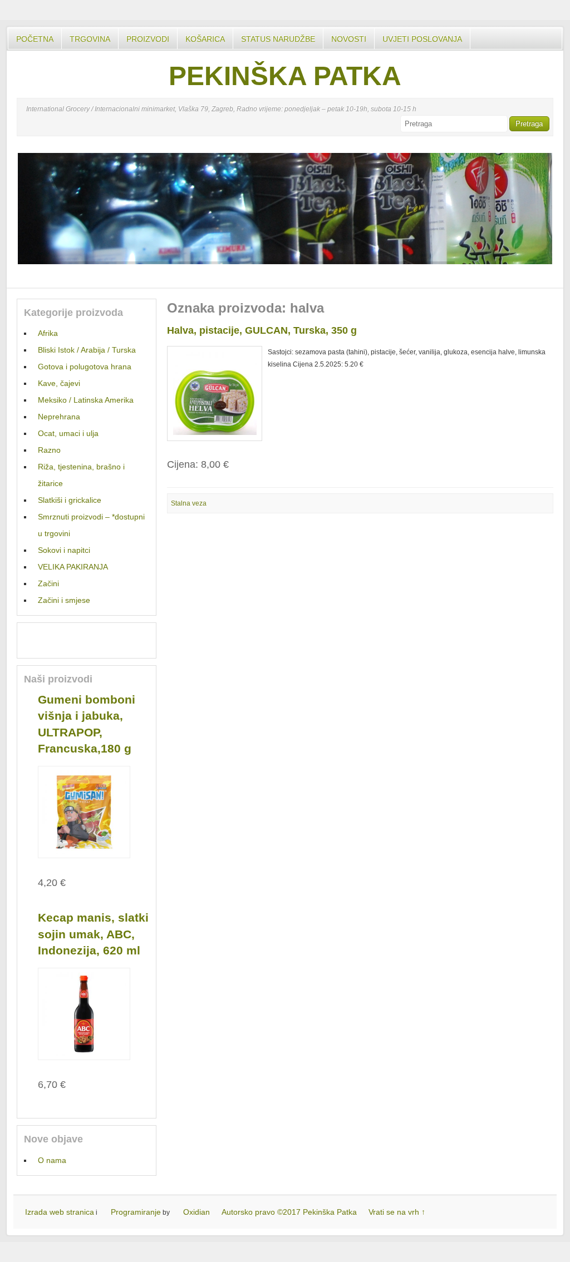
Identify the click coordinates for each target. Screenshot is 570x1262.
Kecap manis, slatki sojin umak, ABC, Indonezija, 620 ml (93, 934)
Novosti (348, 38)
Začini (48, 583)
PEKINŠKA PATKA (285, 76)
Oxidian (196, 1211)
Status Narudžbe (278, 38)
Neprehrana (59, 416)
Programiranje (136, 1211)
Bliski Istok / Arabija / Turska (87, 349)
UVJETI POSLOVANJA (422, 38)
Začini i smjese (64, 600)
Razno (49, 450)
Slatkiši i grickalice (69, 500)
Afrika (48, 333)
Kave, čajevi (59, 383)
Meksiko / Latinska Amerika (86, 399)
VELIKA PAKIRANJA (73, 566)
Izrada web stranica (59, 1211)
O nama (52, 1160)
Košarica (205, 38)
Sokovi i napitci (64, 550)
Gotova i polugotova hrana (84, 366)
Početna (34, 38)
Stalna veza (189, 503)
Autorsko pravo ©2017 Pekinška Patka (289, 1211)
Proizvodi (147, 38)
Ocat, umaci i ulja (68, 433)
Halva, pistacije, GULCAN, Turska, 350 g (262, 330)
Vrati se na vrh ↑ (396, 1211)
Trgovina (90, 38)
